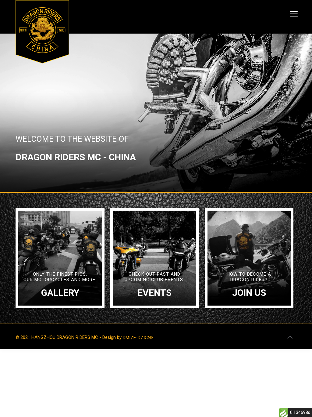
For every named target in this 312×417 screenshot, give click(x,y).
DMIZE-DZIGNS (138, 337)
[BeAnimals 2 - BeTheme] (42, 32)
